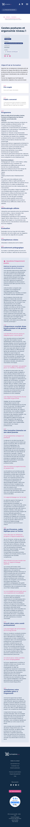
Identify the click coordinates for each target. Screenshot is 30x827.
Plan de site (15, 821)
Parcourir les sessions (9, 9)
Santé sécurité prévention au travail (12, 18)
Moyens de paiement (15, 774)
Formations (13, 17)
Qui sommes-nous (15, 763)
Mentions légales (15, 817)
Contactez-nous (15, 765)
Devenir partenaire (15, 767)
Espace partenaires (15, 791)
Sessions (8, 17)
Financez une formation (15, 771)
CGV (15, 815)
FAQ (15, 776)
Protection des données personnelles (15, 819)
